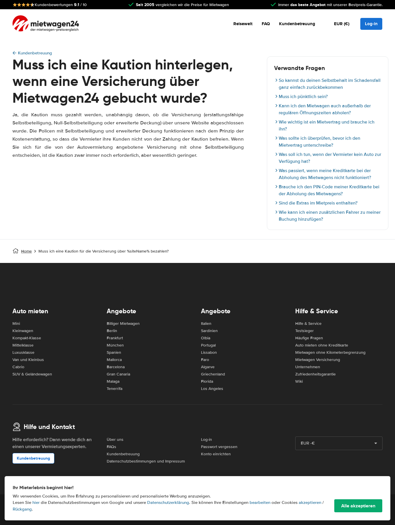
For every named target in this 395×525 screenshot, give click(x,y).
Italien (206, 323)
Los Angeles (212, 388)
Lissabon (209, 352)
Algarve (208, 366)
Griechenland (213, 374)
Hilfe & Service (308, 323)
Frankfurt (115, 338)
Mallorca (114, 359)
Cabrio (18, 366)
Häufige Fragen (309, 338)
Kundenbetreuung (297, 24)
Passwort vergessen (219, 446)
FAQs (111, 446)
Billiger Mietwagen (123, 323)
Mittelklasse (23, 345)
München (115, 345)
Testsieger (304, 330)
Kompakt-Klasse (26, 338)
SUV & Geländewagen (32, 374)
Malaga (113, 381)
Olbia (205, 338)
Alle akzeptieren (358, 505)
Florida (207, 381)
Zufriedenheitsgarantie (315, 374)
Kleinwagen (22, 330)
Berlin (112, 330)
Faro (205, 359)
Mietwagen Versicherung (317, 359)
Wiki (299, 381)
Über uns (115, 439)
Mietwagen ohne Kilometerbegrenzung (330, 352)
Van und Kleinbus (28, 359)
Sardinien (209, 330)
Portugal (208, 345)
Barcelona (116, 366)
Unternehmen (307, 366)
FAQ (266, 24)
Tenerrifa (114, 388)
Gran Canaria (118, 374)
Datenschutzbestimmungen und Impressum (146, 461)
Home (26, 251)
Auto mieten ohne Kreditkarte (321, 345)
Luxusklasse (23, 352)
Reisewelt (242, 24)
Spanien (114, 352)
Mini (16, 323)
